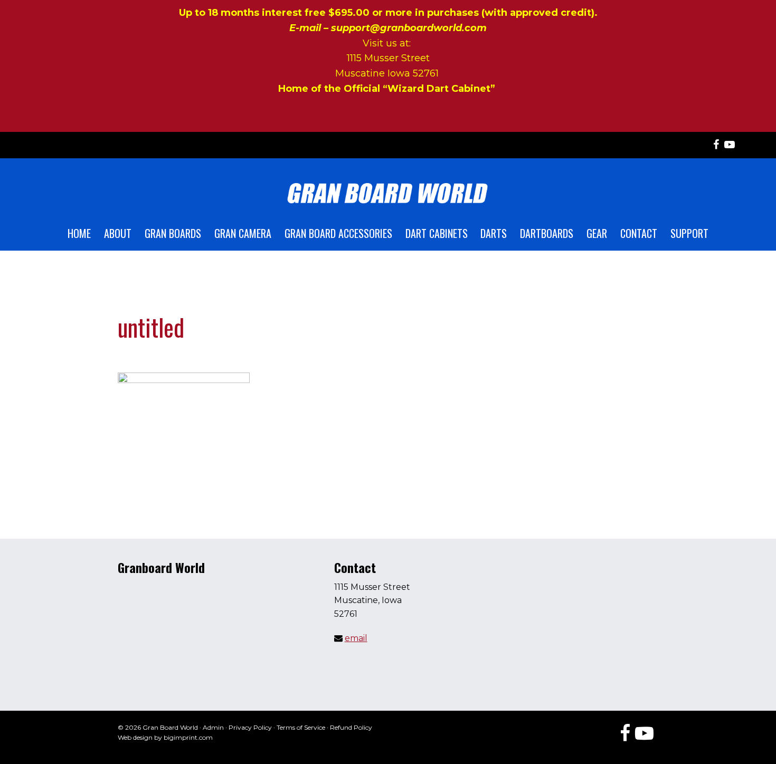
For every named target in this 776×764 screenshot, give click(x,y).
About (117, 233)
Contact (638, 233)
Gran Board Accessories (338, 233)
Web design (135, 737)
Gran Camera (242, 233)
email (356, 638)
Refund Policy (351, 727)
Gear (596, 233)
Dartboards (546, 233)
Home (79, 233)
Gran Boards (173, 233)
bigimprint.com (188, 737)
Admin (213, 727)
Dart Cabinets (436, 233)
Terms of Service (301, 727)
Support (689, 233)
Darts (493, 233)
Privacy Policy (250, 727)
